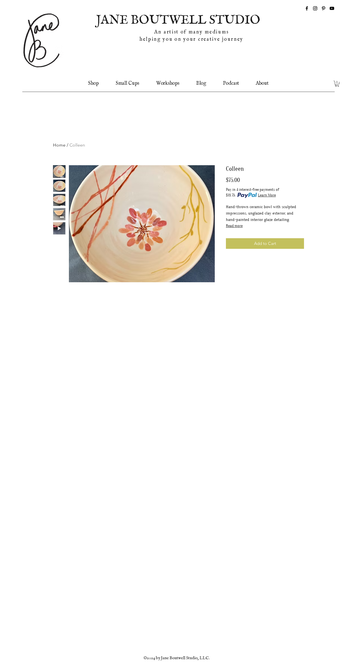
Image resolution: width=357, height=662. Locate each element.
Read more (234, 225)
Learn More (267, 195)
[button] (337, 84)
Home (59, 145)
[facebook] (307, 8)
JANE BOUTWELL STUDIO (178, 20)
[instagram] (315, 8)
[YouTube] (332, 8)
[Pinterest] (323, 8)
